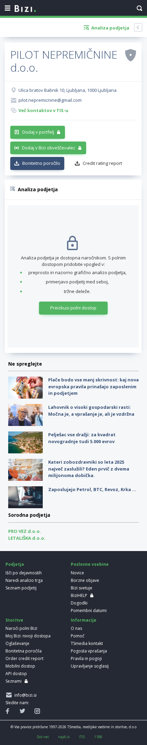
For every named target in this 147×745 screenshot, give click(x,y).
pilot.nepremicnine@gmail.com (50, 100)
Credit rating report (102, 163)
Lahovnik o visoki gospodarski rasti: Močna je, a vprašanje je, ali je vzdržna (91, 410)
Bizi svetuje (81, 588)
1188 (98, 736)
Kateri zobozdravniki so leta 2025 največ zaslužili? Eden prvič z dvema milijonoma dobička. (88, 468)
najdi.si (64, 736)
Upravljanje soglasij (90, 666)
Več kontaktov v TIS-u (43, 110)
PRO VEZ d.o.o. (24, 531)
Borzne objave (85, 580)
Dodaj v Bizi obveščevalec (48, 148)
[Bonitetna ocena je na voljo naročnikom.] (130, 54)
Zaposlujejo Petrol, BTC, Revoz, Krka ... (92, 489)
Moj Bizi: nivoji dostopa (28, 636)
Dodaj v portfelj (38, 132)
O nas (76, 628)
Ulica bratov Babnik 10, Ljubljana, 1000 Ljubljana (67, 90)
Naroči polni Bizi (21, 628)
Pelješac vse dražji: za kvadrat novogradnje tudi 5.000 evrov (82, 437)
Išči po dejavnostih (23, 573)
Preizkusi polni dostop (73, 308)
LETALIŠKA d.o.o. (26, 538)
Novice (77, 573)
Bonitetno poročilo (41, 163)
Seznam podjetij (21, 588)
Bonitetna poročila (23, 651)
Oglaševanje (17, 643)
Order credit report (24, 658)
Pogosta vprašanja (89, 651)
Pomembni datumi (89, 610)
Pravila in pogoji (86, 658)
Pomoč (77, 636)
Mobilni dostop (20, 666)
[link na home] (25, 9)
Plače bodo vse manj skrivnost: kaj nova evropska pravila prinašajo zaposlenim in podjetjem (93, 386)
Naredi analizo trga (24, 580)
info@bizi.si (24, 695)
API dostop (16, 673)
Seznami (13, 681)
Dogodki (79, 603)
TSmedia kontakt (87, 643)
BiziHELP (79, 595)
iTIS (82, 736)
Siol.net (43, 736)
